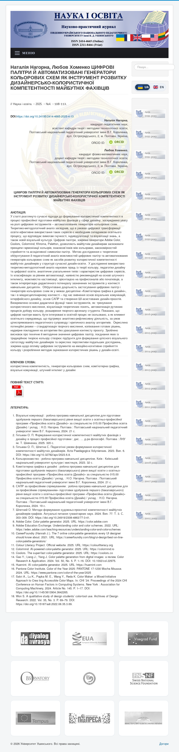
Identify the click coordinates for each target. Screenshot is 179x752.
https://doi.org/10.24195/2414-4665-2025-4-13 (45, 116)
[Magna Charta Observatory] (35, 678)
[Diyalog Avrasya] (35, 639)
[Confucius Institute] (89, 678)
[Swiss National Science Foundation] (144, 678)
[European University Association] (89, 639)
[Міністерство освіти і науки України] (144, 718)
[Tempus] (35, 718)
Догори (164, 744)
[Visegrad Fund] (144, 639)
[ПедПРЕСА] (89, 718)
